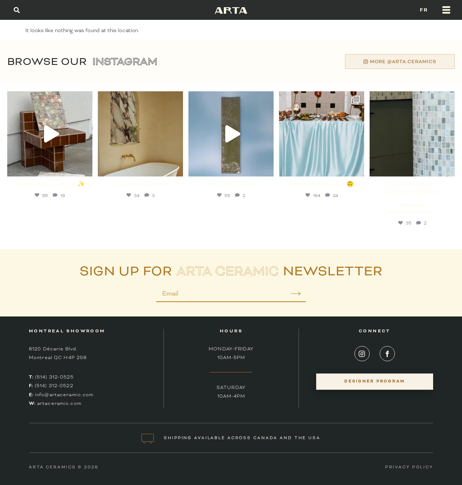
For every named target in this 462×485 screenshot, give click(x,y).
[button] (17, 10)
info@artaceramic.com (64, 395)
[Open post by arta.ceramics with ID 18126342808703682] (49, 133)
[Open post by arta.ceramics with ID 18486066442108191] (140, 133)
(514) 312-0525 (54, 377)
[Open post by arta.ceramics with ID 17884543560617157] (231, 133)
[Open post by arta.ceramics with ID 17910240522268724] (321, 133)
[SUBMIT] (291, 296)
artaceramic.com (59, 403)
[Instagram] (362, 353)
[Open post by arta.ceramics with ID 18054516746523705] (412, 133)
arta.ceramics (49, 98)
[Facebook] (387, 353)
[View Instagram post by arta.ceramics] (85, 167)
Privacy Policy (409, 466)
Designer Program (374, 381)
